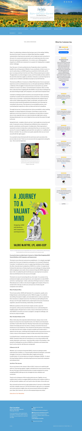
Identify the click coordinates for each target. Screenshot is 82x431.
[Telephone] (69, 2)
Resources (12, 33)
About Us (33, 29)
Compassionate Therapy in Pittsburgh (19, 29)
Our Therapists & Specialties (44, 29)
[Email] (67, 2)
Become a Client (58, 29)
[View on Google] (63, 102)
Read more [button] (63, 99)
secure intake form (19, 416)
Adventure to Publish (22, 47)
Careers (20, 33)
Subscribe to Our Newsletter (17, 393)
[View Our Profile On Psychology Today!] (71, 2)
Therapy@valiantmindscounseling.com (40, 410)
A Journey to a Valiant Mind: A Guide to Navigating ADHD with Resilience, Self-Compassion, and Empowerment (29, 179)
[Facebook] (64, 2)
